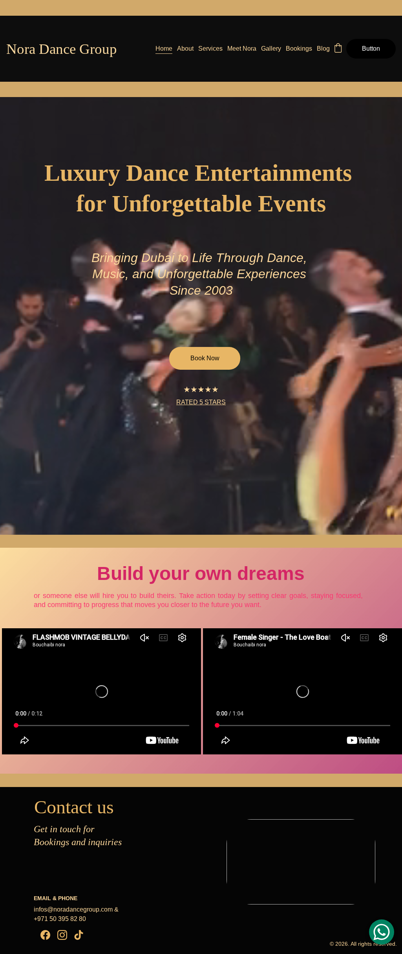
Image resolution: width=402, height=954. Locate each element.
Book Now (204, 358)
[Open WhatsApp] (381, 932)
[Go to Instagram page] (62, 935)
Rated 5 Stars (201, 402)
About (185, 48)
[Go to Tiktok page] (79, 935)
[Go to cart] (338, 49)
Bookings (299, 48)
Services (210, 48)
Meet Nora (241, 48)
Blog (323, 48)
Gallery (271, 48)
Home (163, 48)
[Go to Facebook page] (45, 935)
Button (371, 48)
